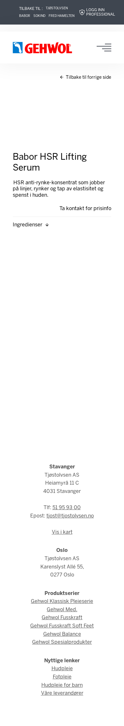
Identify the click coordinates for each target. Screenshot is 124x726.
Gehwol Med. (62, 609)
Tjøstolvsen (57, 8)
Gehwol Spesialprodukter (62, 642)
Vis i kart (62, 532)
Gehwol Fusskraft (62, 617)
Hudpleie (62, 668)
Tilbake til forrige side (88, 78)
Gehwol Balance (62, 634)
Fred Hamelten (61, 16)
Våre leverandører (62, 693)
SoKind (39, 16)
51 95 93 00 (66, 507)
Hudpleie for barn (62, 685)
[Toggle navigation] (106, 47)
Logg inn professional (100, 12)
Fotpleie (62, 677)
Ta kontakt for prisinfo (85, 208)
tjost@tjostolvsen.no (70, 516)
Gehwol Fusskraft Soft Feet (62, 626)
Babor (24, 16)
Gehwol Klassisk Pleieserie (62, 601)
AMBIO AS (62, 716)
